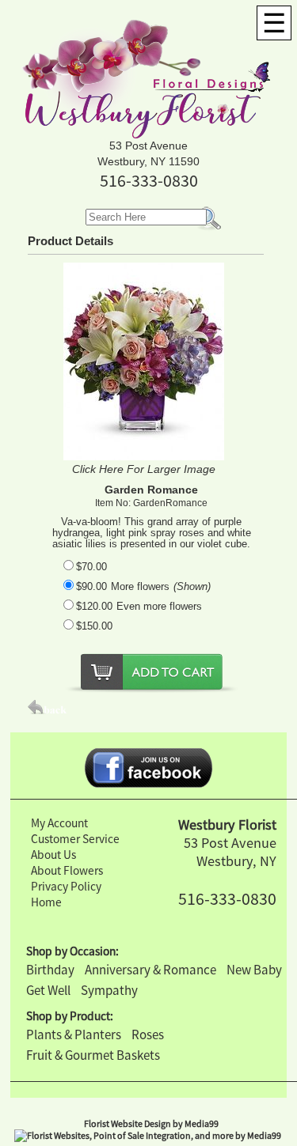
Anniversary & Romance (150, 969)
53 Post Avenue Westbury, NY (230, 852)
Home (46, 902)
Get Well (48, 990)
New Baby (254, 969)
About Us (53, 854)
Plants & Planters (73, 1034)
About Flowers (67, 870)
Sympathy (109, 990)
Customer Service (75, 838)
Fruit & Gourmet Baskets (93, 1055)
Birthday (50, 969)
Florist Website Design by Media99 (151, 1123)
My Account (59, 822)
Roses (147, 1034)
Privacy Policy (66, 886)
